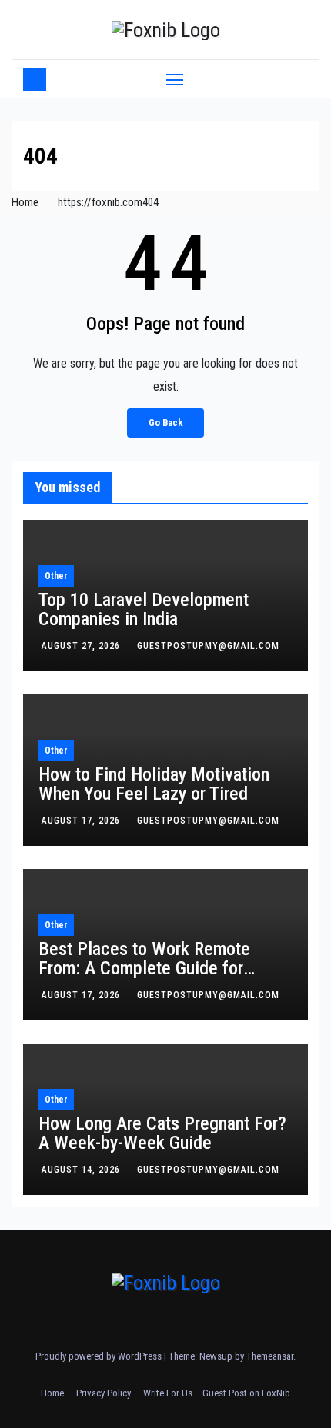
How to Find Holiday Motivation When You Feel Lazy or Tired (153, 784)
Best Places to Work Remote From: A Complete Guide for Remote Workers (144, 968)
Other (56, 576)
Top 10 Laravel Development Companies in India (143, 609)
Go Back (165, 422)
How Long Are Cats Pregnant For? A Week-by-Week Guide (162, 1133)
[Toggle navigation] (175, 79)
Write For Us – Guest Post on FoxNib (216, 1393)
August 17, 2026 (82, 820)
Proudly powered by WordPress (99, 1356)
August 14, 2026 (82, 1169)
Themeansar (269, 1356)
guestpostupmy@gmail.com (208, 646)
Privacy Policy (103, 1393)
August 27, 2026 (82, 646)
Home (25, 202)
